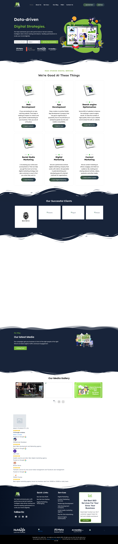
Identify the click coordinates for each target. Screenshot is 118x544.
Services (46, 5)
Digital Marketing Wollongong (42, 502)
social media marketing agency (65, 511)
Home (31, 5)
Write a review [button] (17, 434)
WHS (60, 539)
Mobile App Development (65, 503)
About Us (38, 5)
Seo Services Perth (42, 497)
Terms (48, 539)
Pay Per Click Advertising (65, 514)
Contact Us (69, 5)
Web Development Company (63, 506)
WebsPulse (61, 540)
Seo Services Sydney (43, 499)
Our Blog (55, 5)
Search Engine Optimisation (62, 517)
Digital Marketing (63, 497)
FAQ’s (62, 5)
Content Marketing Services (63, 500)
